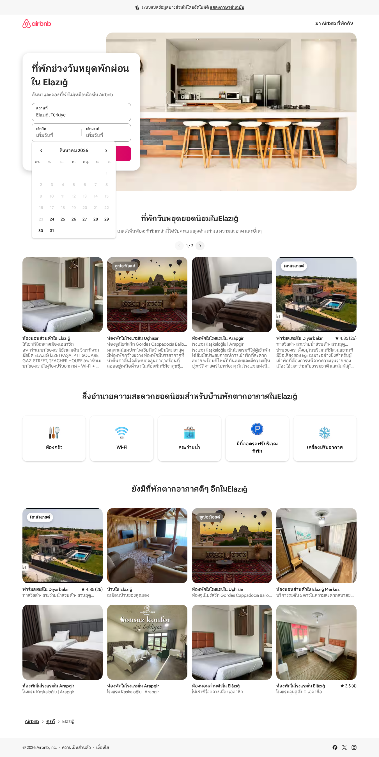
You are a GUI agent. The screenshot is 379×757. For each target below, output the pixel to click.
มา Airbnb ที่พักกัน (334, 23)
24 (52, 219)
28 (95, 219)
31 (52, 230)
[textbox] (56, 135)
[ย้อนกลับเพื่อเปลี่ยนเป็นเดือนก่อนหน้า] (41, 150)
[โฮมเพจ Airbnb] (36, 23)
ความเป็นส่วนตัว (76, 747)
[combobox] (81, 115)
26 (74, 219)
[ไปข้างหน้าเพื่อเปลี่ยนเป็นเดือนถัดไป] (106, 150)
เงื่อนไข (102, 747)
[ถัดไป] (200, 245)
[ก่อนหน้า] (179, 245)
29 (106, 219)
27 (84, 219)
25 (63, 219)
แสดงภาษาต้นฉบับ (227, 7)
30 (40, 230)
